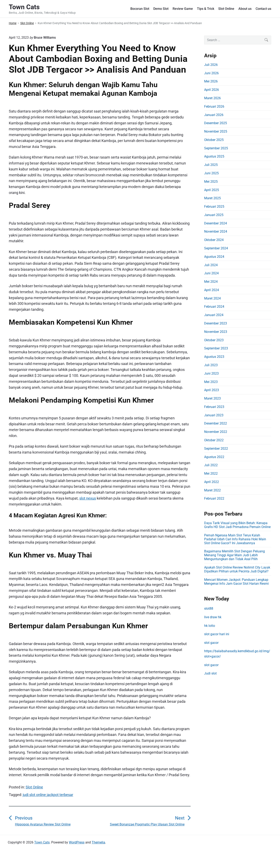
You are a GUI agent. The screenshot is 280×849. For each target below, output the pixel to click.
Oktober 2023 (214, 340)
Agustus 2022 (214, 457)
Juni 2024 (211, 273)
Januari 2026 (213, 115)
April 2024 (211, 290)
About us (245, 9)
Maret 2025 (212, 198)
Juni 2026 (211, 73)
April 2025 (211, 190)
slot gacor (211, 643)
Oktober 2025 (214, 140)
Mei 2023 (211, 382)
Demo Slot (160, 9)
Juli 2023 (211, 365)
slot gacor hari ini (216, 634)
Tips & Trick (205, 9)
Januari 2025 (213, 215)
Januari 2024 (213, 315)
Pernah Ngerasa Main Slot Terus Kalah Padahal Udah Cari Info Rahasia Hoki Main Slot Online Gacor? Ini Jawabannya (235, 539)
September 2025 (216, 148)
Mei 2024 (211, 282)
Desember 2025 (215, 123)
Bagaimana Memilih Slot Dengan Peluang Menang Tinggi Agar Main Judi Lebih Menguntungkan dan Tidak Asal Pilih (234, 555)
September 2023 (216, 348)
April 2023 (211, 390)
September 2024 (216, 248)
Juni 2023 (211, 373)
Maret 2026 (212, 98)
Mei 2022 (211, 473)
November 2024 (215, 231)
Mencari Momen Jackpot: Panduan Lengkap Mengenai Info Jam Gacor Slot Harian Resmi (236, 582)
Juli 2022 (211, 465)
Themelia (98, 842)
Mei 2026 (211, 81)
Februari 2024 (214, 307)
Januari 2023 (213, 415)
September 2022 (216, 448)
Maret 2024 (212, 298)
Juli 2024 (211, 265)
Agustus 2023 (214, 357)
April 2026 (211, 90)
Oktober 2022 (214, 440)
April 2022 (211, 482)
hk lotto (209, 626)
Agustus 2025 (214, 156)
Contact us (263, 9)
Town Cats (42, 842)
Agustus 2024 (214, 257)
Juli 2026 (211, 65)
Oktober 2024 (214, 240)
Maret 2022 (212, 490)
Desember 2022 (215, 423)
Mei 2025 (211, 182)
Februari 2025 (214, 206)
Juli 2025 (211, 165)
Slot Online (226, 9)
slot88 (208, 608)
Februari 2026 (214, 106)
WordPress (76, 842)
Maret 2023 (212, 398)
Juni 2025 (211, 173)
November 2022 (215, 432)
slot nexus (87, 498)
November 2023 (215, 332)
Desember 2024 (215, 223)
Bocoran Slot (139, 9)
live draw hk (212, 617)
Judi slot (210, 673)
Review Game (183, 9)
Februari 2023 (214, 407)
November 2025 (215, 131)
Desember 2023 (215, 323)
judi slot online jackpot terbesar (48, 795)
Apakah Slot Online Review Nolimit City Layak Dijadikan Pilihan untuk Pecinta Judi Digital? (237, 569)
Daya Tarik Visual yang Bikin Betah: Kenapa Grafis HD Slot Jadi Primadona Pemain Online (237, 525)
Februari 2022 (214, 498)
